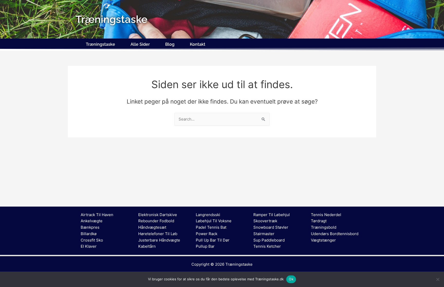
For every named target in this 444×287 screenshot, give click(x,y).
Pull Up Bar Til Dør (212, 240)
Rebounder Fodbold (156, 220)
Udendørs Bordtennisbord (334, 233)
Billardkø (89, 233)
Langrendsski (208, 214)
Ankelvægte (92, 220)
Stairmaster (263, 233)
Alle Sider (140, 44)
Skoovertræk (265, 220)
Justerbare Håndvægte (159, 240)
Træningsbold (323, 227)
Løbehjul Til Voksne (214, 220)
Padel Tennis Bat (211, 227)
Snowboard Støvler (270, 227)
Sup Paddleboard (269, 240)
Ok (291, 279)
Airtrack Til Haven (97, 214)
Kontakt (197, 44)
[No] (437, 279)
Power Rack (206, 233)
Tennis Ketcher (267, 246)
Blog (169, 44)
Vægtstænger (323, 240)
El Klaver (89, 246)
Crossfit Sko (92, 240)
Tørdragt (319, 220)
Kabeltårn (147, 246)
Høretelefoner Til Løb (157, 233)
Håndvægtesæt (152, 227)
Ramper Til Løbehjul (271, 214)
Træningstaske (100, 44)
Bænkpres (90, 227)
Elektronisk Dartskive (157, 214)
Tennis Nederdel (326, 214)
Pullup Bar (205, 246)
